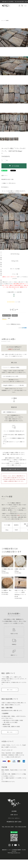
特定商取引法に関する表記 (14, 822)
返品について (4, 175)
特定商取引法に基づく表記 (7, 179)
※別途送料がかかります (14, 192)
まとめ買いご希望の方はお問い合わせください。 (14, 469)
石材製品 (7, 20)
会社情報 (14, 811)
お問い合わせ (14, 815)
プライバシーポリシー (14, 818)
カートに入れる (15, 166)
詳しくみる (9, 689)
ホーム (2, 20)
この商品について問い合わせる (8, 183)
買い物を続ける (4, 187)
